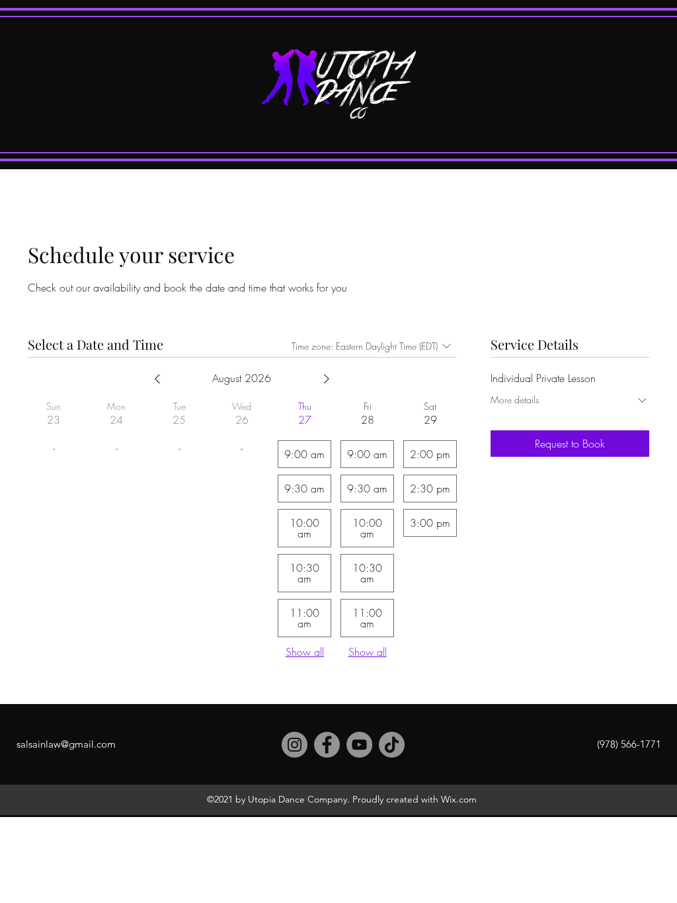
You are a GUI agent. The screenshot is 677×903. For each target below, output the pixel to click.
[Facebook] (327, 745)
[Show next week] (327, 379)
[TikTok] (392, 745)
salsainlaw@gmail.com (66, 744)
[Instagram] (294, 745)
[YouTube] (359, 745)
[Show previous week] (157, 379)
